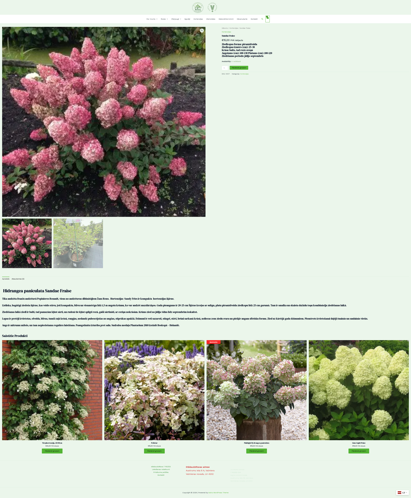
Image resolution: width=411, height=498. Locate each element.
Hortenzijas (233, 28)
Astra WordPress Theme (218, 493)
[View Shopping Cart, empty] (267, 19)
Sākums (225, 28)
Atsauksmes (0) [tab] (18, 279)
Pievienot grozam (239, 68)
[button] (156, 19)
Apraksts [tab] (5, 279)
